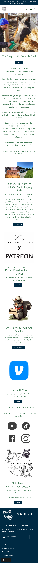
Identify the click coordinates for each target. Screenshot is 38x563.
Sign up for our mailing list (15, 526)
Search (4, 545)
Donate (19, 62)
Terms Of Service (7, 555)
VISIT (18, 285)
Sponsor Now (18, 224)
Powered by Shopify (26, 561)
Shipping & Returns (8, 548)
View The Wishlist (18, 347)
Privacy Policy (6, 552)
